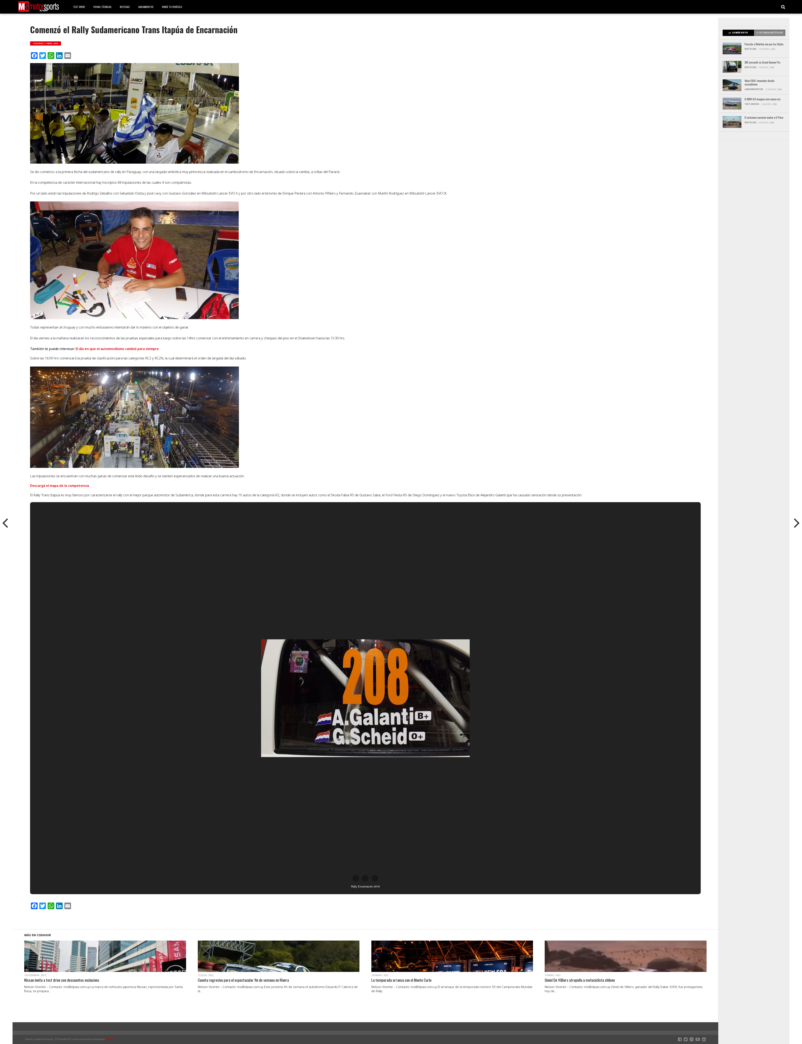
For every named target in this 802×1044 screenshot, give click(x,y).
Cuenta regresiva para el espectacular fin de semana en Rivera (243, 980)
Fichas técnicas (102, 7)
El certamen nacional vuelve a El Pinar (764, 118)
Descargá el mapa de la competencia (59, 485)
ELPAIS (109, 1039)
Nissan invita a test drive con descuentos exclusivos (61, 980)
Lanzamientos (146, 7)
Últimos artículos (771, 32)
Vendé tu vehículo (172, 7)
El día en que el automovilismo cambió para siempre (117, 348)
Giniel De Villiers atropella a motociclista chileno (580, 980)
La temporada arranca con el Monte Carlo (401, 980)
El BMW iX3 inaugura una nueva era (762, 99)
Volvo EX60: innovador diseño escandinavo (759, 82)
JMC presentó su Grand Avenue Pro (762, 62)
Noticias (125, 7)
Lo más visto (740, 32)
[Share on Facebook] (96, 961)
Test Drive (79, 7)
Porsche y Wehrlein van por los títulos (764, 44)
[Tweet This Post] (105, 961)
